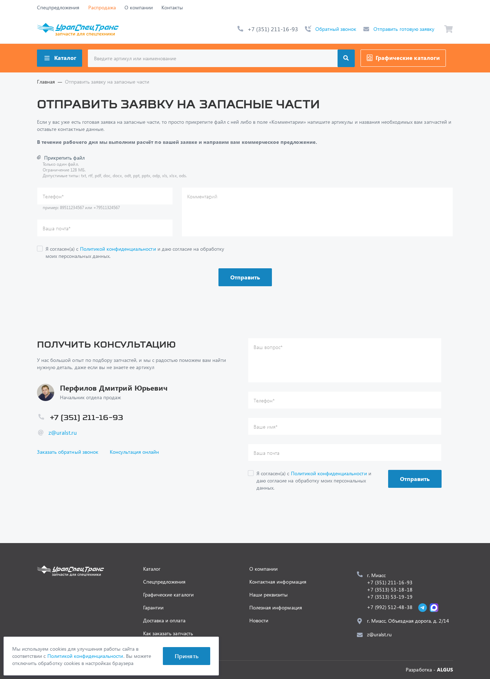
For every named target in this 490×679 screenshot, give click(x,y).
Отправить (245, 277)
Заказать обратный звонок (67, 451)
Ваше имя (266, 426)
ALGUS (445, 669)
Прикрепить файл (64, 157)
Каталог (65, 57)
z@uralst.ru (62, 432)
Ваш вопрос (268, 347)
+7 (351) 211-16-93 (273, 29)
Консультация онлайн (134, 451)
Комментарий (202, 196)
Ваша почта (57, 228)
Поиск (346, 58)
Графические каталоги (408, 57)
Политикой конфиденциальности (118, 248)
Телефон (53, 196)
